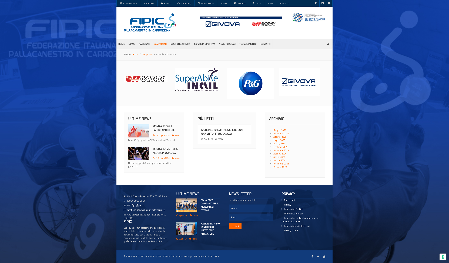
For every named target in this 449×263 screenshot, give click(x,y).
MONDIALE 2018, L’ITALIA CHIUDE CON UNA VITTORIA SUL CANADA (222, 132)
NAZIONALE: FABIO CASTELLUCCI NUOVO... (165, 154)
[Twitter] (322, 3)
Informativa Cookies (293, 209)
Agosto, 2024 (279, 153)
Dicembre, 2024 (281, 150)
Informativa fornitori (293, 213)
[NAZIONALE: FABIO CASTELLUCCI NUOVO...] (138, 157)
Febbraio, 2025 (280, 147)
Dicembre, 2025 (281, 133)
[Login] (328, 43)
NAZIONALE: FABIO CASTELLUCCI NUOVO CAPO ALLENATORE (210, 228)
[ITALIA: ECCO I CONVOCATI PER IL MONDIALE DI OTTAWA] (186, 205)
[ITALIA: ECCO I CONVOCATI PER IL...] (138, 130)
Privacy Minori (291, 230)
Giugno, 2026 (279, 130)
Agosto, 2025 (279, 137)
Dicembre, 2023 (281, 163)
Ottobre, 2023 (280, 167)
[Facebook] (316, 3)
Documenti (289, 200)
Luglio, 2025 (279, 140)
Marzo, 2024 (279, 160)
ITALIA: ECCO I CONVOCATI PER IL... (164, 128)
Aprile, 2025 (279, 143)
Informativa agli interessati (297, 226)
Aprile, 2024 (279, 157)
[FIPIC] (150, 22)
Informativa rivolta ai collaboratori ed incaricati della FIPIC (300, 220)
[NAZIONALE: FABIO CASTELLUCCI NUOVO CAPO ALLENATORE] (186, 228)
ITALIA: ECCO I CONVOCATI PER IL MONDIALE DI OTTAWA (210, 205)
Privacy (287, 204)
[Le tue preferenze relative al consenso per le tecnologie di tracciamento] (443, 257)
